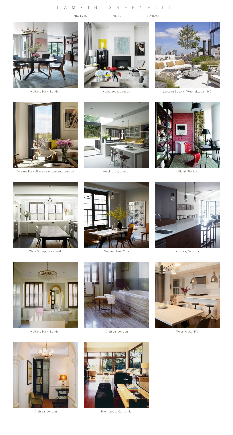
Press (116, 15)
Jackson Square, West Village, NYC (187, 91)
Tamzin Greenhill (116, 7)
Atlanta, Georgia (187, 251)
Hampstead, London (116, 91)
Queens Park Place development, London (45, 171)
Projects (80, 15)
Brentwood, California (116, 411)
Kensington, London (116, 171)
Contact (153, 15)
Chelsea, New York (116, 251)
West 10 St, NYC (187, 331)
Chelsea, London (116, 331)
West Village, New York (45, 251)
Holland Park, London (45, 91)
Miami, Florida (187, 171)
